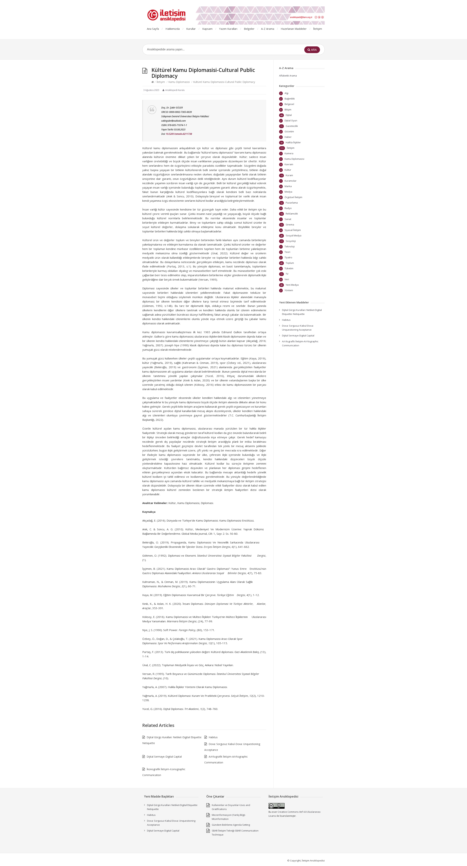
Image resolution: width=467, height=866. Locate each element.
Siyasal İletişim (293, 230)
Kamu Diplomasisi (179, 82)
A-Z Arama (267, 28)
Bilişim (288, 109)
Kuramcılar (290, 180)
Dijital (289, 115)
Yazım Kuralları (228, 28)
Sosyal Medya (293, 235)
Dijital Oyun (291, 120)
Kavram (289, 164)
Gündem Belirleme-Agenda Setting (231, 824)
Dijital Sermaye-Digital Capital (164, 756)
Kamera (289, 153)
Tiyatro (288, 257)
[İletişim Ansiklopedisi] (233, 15)
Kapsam (207, 28)
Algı (286, 93)
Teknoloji (290, 246)
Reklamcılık (292, 213)
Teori (287, 252)
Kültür (288, 169)
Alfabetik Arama (288, 75)
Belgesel (289, 104)
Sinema (290, 224)
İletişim (317, 28)
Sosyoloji (291, 241)
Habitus (213, 737)
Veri (287, 279)
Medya (288, 191)
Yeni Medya (292, 284)
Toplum (290, 263)
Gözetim (289, 131)
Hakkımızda (172, 28)
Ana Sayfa (153, 28)
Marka (288, 186)
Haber (288, 137)
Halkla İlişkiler (293, 142)
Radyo (288, 208)
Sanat (288, 219)
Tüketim (289, 268)
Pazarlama (292, 202)
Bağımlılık (290, 98)
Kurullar (191, 28)
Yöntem (289, 290)
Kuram (289, 175)
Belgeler (249, 28)
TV (287, 273)
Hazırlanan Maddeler (294, 28)
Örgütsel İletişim (293, 197)
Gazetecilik (292, 126)
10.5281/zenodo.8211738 (179, 133)
